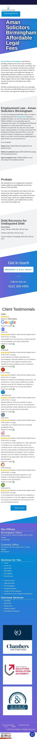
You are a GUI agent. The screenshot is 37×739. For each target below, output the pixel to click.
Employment (21, 117)
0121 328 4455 (18, 286)
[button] (34, 9)
